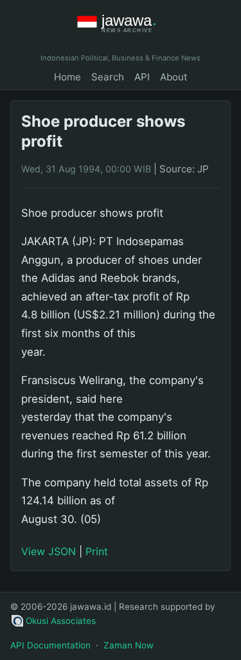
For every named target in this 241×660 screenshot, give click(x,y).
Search (107, 77)
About (174, 77)
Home (67, 77)
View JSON (48, 551)
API (142, 77)
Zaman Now (128, 645)
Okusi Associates (61, 621)
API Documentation (50, 645)
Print (96, 551)
